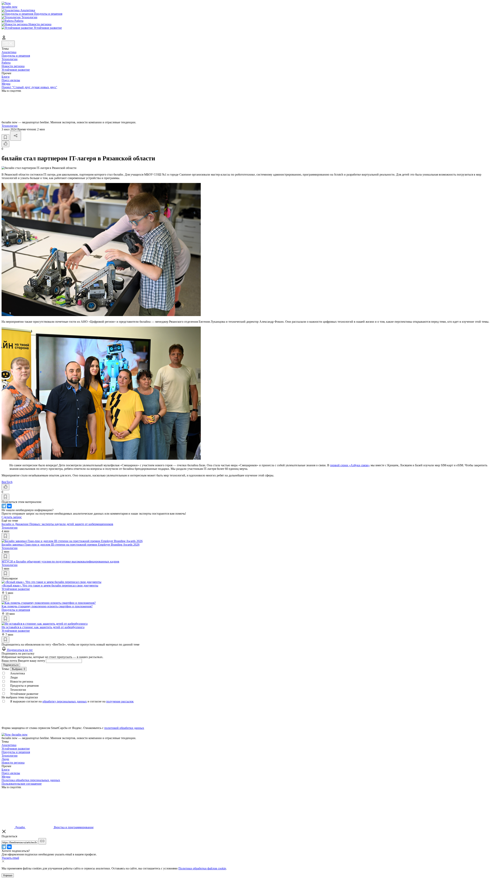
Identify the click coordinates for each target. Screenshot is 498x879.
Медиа (6, 83)
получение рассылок (120, 701)
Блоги (6, 76)
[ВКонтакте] (9, 506)
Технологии (10, 59)
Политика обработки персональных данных (31, 780)
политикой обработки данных (124, 728)
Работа (6, 62)
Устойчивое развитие (16, 69)
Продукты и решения (16, 55)
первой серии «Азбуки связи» (350, 465)
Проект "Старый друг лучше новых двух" (29, 87)
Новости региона (13, 66)
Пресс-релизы (11, 80)
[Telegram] (4, 506)
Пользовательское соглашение (22, 783)
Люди (5, 759)
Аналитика (9, 52)
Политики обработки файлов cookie (202, 868)
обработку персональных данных (64, 701)
